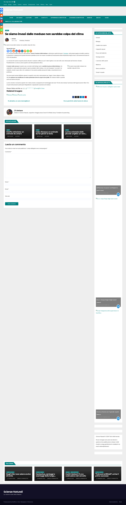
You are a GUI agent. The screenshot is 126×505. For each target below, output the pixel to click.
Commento (8, 151)
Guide (107, 17)
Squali (50, 4)
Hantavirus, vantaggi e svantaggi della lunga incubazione (45, 476)
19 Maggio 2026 (41, 478)
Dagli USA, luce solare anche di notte (18, 475)
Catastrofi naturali (100, 49)
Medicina (42, 4)
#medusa (22, 40)
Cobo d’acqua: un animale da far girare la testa (47, 133)
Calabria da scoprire (101, 45)
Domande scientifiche (76, 17)
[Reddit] (13, 51)
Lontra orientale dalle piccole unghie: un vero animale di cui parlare (75, 134)
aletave (14, 38)
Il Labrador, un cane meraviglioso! (19, 101)
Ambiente (25, 4)
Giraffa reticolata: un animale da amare (15, 133)
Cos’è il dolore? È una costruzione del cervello (76, 475)
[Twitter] (11, 51)
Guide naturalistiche (113, 501)
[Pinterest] (19, 51)
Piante (37, 4)
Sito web (7, 196)
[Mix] (25, 51)
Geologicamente (31, 4)
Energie (89, 17)
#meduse (27, 40)
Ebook (98, 17)
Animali (5, 4)
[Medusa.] (15, 95)
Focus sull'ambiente (101, 53)
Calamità (19, 4)
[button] (118, 19)
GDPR (36, 17)
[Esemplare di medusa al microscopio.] (22, 95)
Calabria (14, 4)
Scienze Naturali (13, 9)
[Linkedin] (16, 51)
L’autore (29, 17)
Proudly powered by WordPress (10, 501)
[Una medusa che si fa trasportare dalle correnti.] (9, 95)
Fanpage (65, 53)
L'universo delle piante (102, 60)
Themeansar (30, 501)
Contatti (44, 17)
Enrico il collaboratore (13, 21)
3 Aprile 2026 (70, 478)
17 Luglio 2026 (11, 478)
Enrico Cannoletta (22, 478)
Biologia (10, 4)
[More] (30, 51)
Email (7, 189)
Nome (7, 182)
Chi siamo (19, 17)
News (47, 4)
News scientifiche (100, 68)
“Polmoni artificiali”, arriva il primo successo (107, 475)
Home (11, 17)
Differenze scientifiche (58, 17)
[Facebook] (8, 51)
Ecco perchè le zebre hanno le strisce (76, 101)
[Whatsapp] (28, 51)
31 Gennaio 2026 (100, 478)
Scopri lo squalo (100, 72)
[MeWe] (22, 51)
